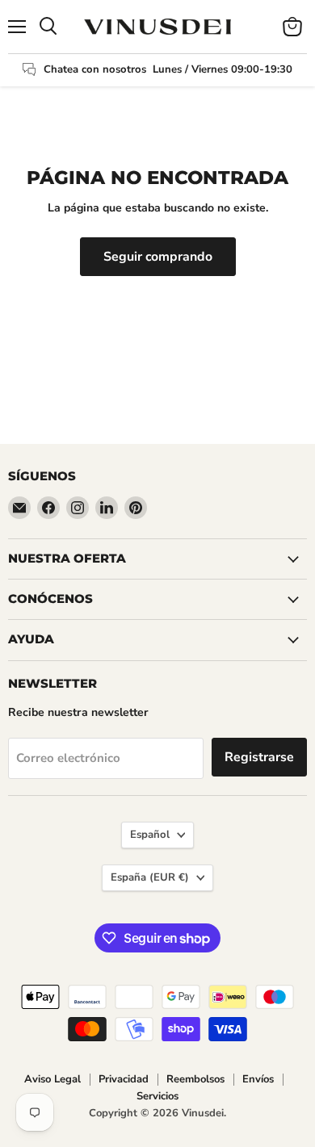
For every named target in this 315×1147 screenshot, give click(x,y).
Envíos (258, 1079)
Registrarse (259, 757)
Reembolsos (195, 1079)
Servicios (157, 1096)
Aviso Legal (52, 1079)
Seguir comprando (157, 257)
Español (150, 834)
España (150, 877)
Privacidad (124, 1079)
